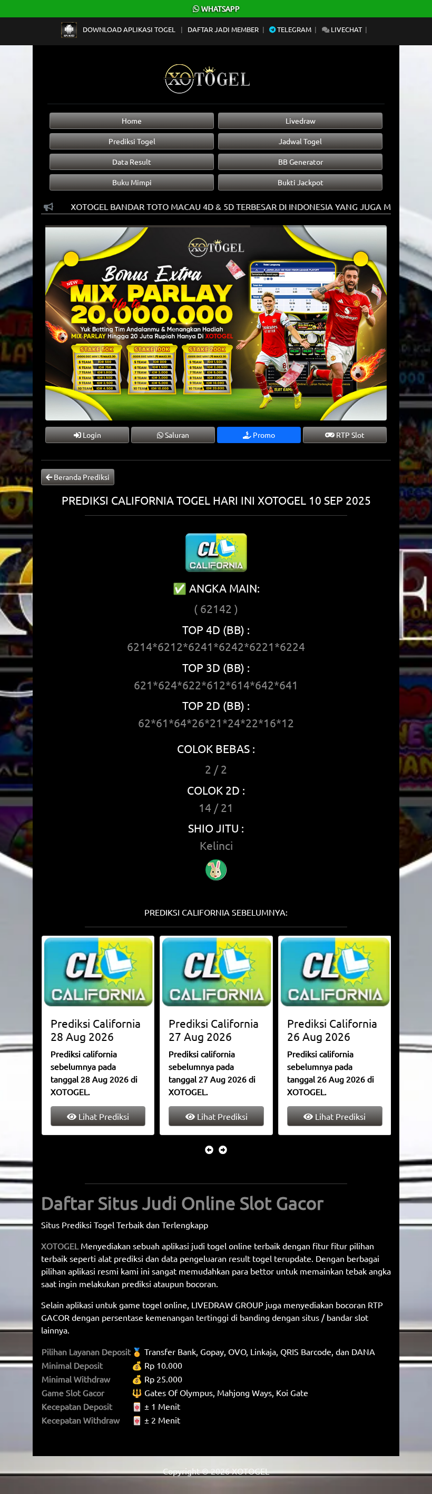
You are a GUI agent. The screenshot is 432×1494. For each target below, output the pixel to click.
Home (132, 120)
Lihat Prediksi (102, 1116)
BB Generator (300, 161)
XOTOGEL (59, 1245)
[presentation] (209, 1149)
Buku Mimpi (132, 182)
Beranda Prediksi (81, 477)
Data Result (131, 161)
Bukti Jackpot (300, 182)
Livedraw (301, 120)
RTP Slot (350, 434)
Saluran (176, 434)
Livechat (345, 29)
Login (91, 434)
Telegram (293, 29)
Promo (263, 434)
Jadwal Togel (300, 141)
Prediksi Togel (132, 141)
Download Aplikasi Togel (129, 29)
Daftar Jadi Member (223, 29)
